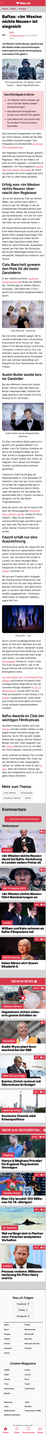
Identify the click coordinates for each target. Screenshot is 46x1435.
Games (7, 1343)
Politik (27, 1325)
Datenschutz (9, 1410)
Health (7, 1370)
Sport (6, 1329)
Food (27, 1379)
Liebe (6, 1374)
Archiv (7, 1353)
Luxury (28, 1374)
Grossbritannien (17, 35)
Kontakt (28, 1406)
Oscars (6, 571)
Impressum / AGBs (33, 1410)
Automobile (9, 1388)
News (13, 8)
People (7, 1334)
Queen (5, 697)
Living (27, 1370)
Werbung (8, 1402)
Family (7, 1379)
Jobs (6, 1406)
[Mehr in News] (23, 981)
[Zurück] (1, 3)
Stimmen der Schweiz (34, 1343)
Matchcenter (30, 1329)
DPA (11, 32)
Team (27, 1402)
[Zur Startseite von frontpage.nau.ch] (23, 3)
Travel (27, 1384)
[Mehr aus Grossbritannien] (23, 1130)
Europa (22, 8)
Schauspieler (9, 661)
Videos (7, 1339)
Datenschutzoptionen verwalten (13, 1415)
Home (5, 8)
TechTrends (30, 1388)
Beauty (7, 1393)
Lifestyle (8, 1348)
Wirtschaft (29, 1334)
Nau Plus (28, 1339)
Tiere (6, 1384)
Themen (28, 1348)
